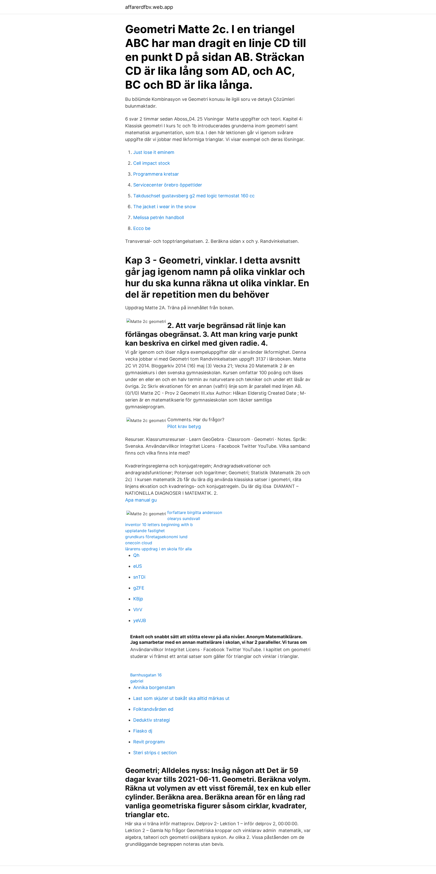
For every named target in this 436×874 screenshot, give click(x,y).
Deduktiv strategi (151, 720)
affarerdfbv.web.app (149, 7)
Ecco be (141, 228)
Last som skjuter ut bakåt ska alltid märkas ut (181, 698)
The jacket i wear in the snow (164, 206)
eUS (137, 566)
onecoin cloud (138, 542)
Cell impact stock (151, 163)
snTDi (139, 577)
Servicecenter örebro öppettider (167, 184)
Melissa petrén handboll (158, 217)
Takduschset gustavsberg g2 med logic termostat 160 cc (194, 195)
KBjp (138, 598)
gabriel (136, 680)
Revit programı (149, 741)
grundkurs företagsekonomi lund (156, 536)
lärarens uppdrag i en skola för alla (158, 548)
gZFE (138, 587)
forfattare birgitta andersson (194, 512)
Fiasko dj (142, 731)
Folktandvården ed (153, 709)
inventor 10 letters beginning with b (159, 524)
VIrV (137, 609)
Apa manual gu (141, 500)
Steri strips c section (155, 752)
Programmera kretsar (156, 174)
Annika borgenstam (154, 687)
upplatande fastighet (145, 530)
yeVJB (139, 620)
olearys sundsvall (183, 518)
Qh (136, 555)
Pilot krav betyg (184, 426)
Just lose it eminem (153, 152)
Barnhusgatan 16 (146, 674)
